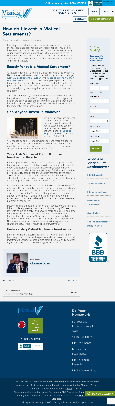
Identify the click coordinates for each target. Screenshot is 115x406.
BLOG (41, 41)
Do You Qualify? (101, 19)
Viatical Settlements (97, 183)
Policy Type (95, 126)
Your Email (94, 97)
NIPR (69, 388)
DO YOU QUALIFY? (102, 393)
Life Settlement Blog (84, 370)
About (107, 11)
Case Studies (93, 213)
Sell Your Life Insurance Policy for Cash (68, 11)
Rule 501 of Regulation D (57, 132)
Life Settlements (95, 175)
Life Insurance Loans (97, 192)
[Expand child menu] (113, 11)
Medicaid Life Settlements (93, 202)
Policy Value (94, 136)
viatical (8, 41)
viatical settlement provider (24, 77)
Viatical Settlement (52, 66)
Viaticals (51, 111)
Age (92, 117)
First (91, 92)
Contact (80, 19)
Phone (93, 107)
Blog (94, 11)
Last (101, 92)
